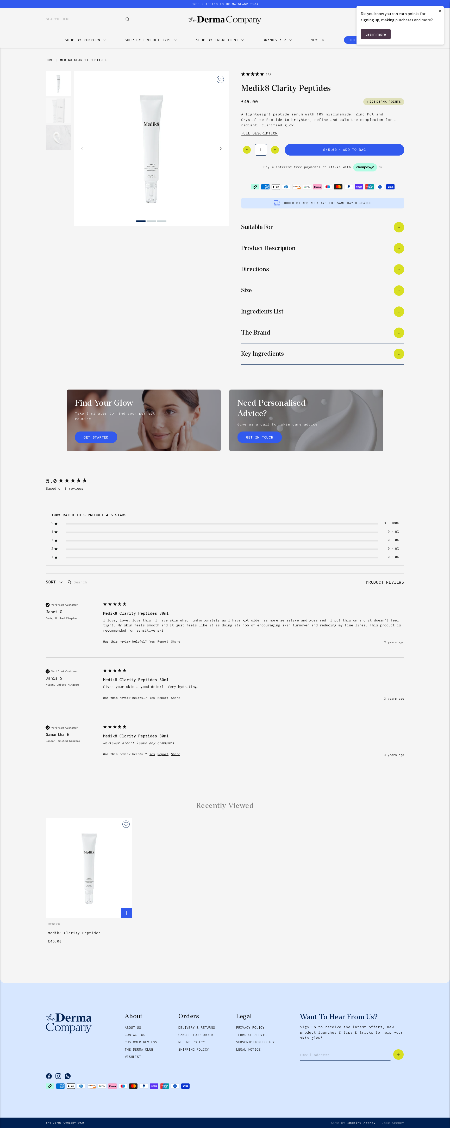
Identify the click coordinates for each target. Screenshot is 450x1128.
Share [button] (175, 641)
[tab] (385, 583)
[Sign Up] (398, 1054)
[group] (73, 481)
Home (50, 59)
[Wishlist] (220, 79)
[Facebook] (49, 1076)
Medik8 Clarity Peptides (83, 59)
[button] (58, 169)
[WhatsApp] (68, 1076)
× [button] (440, 11)
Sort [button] (52, 582)
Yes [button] (152, 641)
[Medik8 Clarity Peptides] (151, 148)
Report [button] (163, 641)
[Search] (123, 19)
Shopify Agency (361, 1122)
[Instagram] (58, 1076)
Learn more (375, 34)
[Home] (225, 20)
